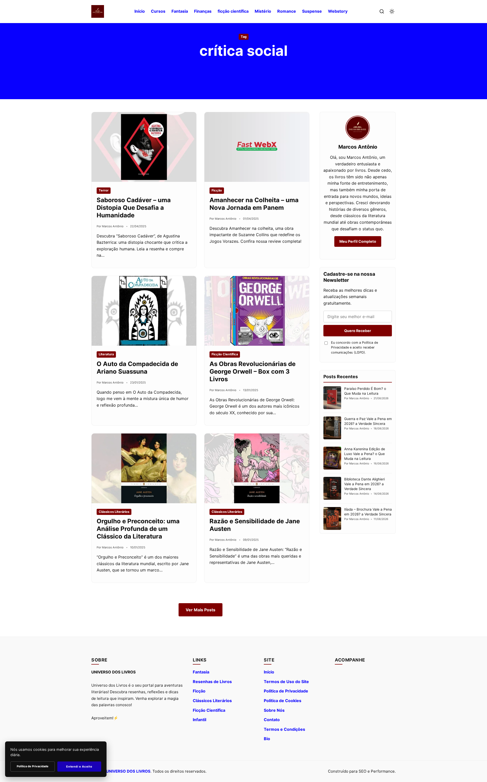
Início (139, 11)
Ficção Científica (209, 710)
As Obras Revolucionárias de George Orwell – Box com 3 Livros (252, 371)
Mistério (263, 11)
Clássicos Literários (212, 700)
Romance (286, 11)
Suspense (312, 11)
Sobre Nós (274, 710)
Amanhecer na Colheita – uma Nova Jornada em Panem (254, 203)
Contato (272, 719)
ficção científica (233, 11)
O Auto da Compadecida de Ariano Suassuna (137, 367)
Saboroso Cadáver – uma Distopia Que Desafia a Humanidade (134, 207)
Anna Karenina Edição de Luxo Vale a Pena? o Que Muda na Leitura (364, 454)
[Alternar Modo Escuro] (392, 11)
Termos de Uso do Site (286, 681)
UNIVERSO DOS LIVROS (128, 771)
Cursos (158, 11)
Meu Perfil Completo (357, 241)
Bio (267, 738)
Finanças (203, 11)
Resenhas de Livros (212, 681)
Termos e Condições (284, 729)
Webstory (337, 11)
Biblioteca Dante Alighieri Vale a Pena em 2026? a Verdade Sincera (364, 484)
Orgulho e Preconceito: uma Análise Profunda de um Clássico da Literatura (138, 528)
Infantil (199, 719)
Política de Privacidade (286, 690)
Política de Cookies (282, 700)
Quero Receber (357, 330)
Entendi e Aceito (79, 766)
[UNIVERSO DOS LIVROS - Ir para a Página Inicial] (97, 11)
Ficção (199, 690)
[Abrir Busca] (382, 11)
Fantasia (179, 11)
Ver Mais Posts (200, 609)
